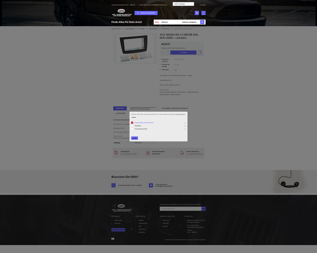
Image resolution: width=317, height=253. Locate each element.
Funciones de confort (141, 129)
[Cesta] (203, 13)
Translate (186, 7)
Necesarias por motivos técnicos (144, 122)
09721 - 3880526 (130, 5)
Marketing (138, 126)
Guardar (134, 138)
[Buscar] (197, 13)
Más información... (180, 114)
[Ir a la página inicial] (121, 13)
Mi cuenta (203, 5)
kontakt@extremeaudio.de (159, 5)
